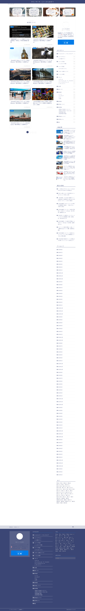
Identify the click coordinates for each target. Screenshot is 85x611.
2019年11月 (60, 463)
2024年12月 (60, 308)
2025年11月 (60, 275)
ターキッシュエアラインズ (61, 492)
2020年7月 (60, 442)
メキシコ (66, 77)
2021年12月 (60, 398)
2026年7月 (60, 252)
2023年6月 (60, 349)
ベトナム (64, 495)
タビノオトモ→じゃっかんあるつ (42, 1)
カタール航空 (59, 487)
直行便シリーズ (66, 104)
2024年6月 (60, 319)
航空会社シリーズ (66, 116)
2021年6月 (60, 413)
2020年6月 (60, 445)
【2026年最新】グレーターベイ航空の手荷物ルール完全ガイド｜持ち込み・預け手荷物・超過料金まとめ (66, 211)
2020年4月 (60, 448)
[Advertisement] (65, 514)
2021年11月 (60, 401)
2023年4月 (60, 354)
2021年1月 (60, 427)
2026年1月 (60, 270)
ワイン (69, 496)
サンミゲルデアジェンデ (66, 82)
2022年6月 (60, 381)
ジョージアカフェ (70, 487)
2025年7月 (60, 287)
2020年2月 (60, 454)
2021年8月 (60, 410)
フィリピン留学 (66, 74)
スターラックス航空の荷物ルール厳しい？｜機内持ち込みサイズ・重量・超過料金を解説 (66, 229)
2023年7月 (60, 346)
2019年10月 (60, 466)
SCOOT (66, 483)
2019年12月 (60, 460)
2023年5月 (60, 351)
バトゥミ (72, 493)
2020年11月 (60, 433)
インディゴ (59, 484)
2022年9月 (60, 372)
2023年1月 (60, 360)
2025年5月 (60, 293)
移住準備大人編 (66, 112)
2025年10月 (60, 278)
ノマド (63, 493)
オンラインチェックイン (59, 537)
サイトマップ (11, 4)
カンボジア (66, 95)
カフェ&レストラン (67, 68)
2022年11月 (60, 366)
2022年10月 (60, 369)
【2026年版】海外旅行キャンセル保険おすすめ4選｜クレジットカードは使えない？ (66, 240)
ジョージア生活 (66, 61)
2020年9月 (60, 439)
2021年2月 (60, 425)
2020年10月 (60, 436)
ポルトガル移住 (60, 496)
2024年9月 (60, 316)
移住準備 (66, 107)
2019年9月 (60, 468)
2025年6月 (60, 290)
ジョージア (64, 487)
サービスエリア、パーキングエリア (66, 53)
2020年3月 (60, 451)
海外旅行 (66, 92)
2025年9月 (60, 281)
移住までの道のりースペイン (67, 109)
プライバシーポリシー (13, 609)
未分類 (66, 86)
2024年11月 (60, 310)
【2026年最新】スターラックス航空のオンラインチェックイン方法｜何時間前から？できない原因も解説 (66, 234)
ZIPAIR (70, 483)
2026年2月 (60, 267)
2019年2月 (60, 474)
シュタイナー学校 (67, 63)
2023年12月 (60, 337)
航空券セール (66, 119)
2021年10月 (60, 404)
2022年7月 (60, 378)
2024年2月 (60, 331)
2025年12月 (60, 273)
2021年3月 (60, 422)
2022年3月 (60, 389)
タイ (67, 97)
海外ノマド (66, 89)
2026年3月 (60, 264)
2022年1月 (60, 395)
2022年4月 (60, 387)
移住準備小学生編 (66, 113)
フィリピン (59, 495)
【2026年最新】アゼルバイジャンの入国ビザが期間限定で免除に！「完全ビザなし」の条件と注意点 (66, 205)
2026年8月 (60, 249)
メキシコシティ (66, 83)
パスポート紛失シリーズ (66, 71)
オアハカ (66, 79)
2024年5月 (60, 322)
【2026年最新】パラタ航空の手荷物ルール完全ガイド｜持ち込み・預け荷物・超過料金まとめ (66, 223)
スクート (64, 490)
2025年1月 (60, 305)
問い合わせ (59, 498)
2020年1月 (60, 457)
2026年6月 (60, 255)
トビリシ (59, 493)
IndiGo (58, 483)
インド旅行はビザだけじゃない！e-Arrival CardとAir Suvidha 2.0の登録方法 (66, 190)
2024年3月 (60, 328)
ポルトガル (68, 495)
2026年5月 (60, 258)
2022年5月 (60, 384)
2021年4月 (60, 419)
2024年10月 (60, 313)
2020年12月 (60, 430)
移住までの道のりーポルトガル (67, 110)
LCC (62, 483)
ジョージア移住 (72, 489)
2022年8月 (60, 375)
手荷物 (68, 498)
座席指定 (64, 498)
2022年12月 (60, 363)
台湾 (66, 98)
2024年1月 (60, 334)
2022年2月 (60, 392)
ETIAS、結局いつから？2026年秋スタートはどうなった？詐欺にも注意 (66, 194)
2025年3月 (60, 299)
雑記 (66, 122)
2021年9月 (60, 407)
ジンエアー (59, 490)
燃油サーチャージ (68, 501)
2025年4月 (60, 296)
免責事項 (20, 609)
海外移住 (66, 101)
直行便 (74, 501)
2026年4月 (60, 261)
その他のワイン (67, 58)
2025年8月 (60, 284)
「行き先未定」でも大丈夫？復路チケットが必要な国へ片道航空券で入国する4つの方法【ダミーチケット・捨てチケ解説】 (66, 199)
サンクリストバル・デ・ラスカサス (66, 80)
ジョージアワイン (66, 56)
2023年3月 (60, 357)
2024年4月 (60, 325)
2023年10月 (60, 340)
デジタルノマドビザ (69, 492)
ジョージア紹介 (66, 66)
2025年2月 (60, 302)
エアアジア (67, 484)
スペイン (68, 490)
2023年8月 (60, 343)
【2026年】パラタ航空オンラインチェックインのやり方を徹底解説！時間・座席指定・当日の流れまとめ (66, 217)
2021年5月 (60, 416)
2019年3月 (60, 471)
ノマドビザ (67, 493)
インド (67, 94)
